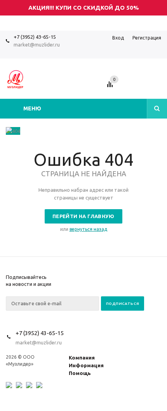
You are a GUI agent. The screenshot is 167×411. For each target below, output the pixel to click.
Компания (82, 357)
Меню (32, 108)
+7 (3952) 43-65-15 (35, 37)
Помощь (80, 373)
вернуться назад (88, 229)
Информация (86, 365)
